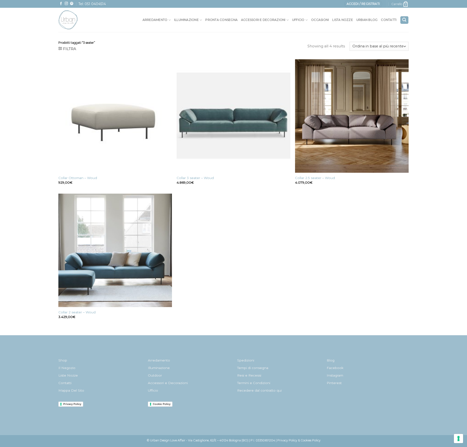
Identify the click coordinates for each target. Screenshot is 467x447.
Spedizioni (245, 360)
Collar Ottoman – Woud (77, 178)
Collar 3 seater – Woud (195, 178)
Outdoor (155, 375)
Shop (62, 360)
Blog (330, 360)
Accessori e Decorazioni (168, 383)
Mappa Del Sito (71, 390)
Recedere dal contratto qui (259, 390)
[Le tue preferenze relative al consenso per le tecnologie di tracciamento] (458, 438)
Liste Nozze (68, 375)
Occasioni (320, 20)
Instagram (335, 375)
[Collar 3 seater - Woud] (233, 116)
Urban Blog (366, 20)
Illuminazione (186, 20)
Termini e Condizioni (253, 383)
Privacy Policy (72, 404)
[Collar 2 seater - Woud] (115, 250)
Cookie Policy (162, 404)
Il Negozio (66, 368)
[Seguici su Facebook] (61, 4)
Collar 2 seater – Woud (77, 312)
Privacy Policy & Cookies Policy (299, 440)
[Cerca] (404, 20)
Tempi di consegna (252, 368)
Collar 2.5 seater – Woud (315, 178)
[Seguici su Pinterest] (71, 4)
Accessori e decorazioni (263, 20)
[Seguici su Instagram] (66, 4)
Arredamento (155, 20)
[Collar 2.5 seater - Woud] (352, 116)
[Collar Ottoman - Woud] (115, 116)
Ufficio (298, 20)
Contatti (388, 20)
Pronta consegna (221, 20)
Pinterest (334, 383)
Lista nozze (342, 20)
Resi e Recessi (249, 375)
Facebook (335, 368)
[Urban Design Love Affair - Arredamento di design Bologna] (78, 20)
